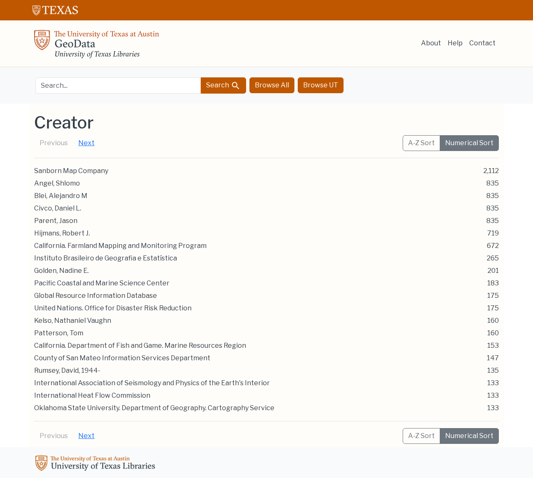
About (431, 43)
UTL (96, 464)
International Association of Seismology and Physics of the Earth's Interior (152, 383)
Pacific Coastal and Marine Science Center (101, 283)
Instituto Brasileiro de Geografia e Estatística (105, 258)
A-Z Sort (421, 143)
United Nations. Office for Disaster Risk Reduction (113, 308)
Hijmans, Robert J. (62, 233)
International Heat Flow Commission (92, 395)
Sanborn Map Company (71, 171)
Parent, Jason (55, 221)
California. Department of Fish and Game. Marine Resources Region (140, 345)
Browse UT (320, 85)
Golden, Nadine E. (61, 271)
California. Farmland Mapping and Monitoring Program (120, 246)
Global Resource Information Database (95, 296)
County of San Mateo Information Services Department (122, 358)
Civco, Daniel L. (57, 208)
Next (86, 143)
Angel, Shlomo (57, 183)
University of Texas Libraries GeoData (96, 46)
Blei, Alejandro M (60, 196)
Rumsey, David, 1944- (67, 370)
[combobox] (118, 85)
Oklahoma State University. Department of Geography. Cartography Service (154, 408)
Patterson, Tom (58, 333)
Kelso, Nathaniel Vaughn (72, 320)
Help (455, 43)
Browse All (272, 85)
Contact (482, 43)
